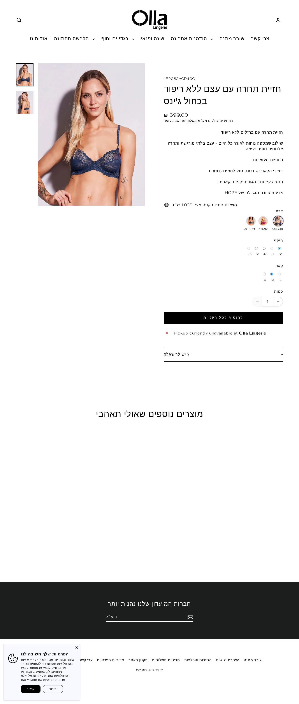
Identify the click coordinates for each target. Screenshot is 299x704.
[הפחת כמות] (257, 301)
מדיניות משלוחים (166, 660)
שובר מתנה (232, 38)
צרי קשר (260, 38)
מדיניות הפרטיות (110, 660)
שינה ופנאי (152, 38)
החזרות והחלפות (198, 660)
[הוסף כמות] (278, 301)
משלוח (191, 121)
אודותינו (38, 38)
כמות (278, 291)
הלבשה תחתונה (72, 38)
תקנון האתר (138, 660)
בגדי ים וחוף (115, 38)
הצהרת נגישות (228, 660)
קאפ (279, 266)
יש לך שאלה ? (177, 354)
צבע (279, 211)
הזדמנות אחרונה (190, 38)
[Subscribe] (189, 617)
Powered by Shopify (149, 669)
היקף (278, 240)
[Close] (77, 647)
